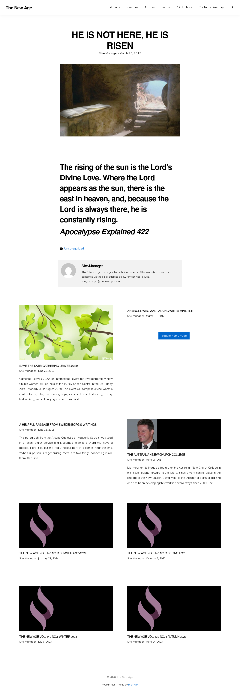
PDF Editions (184, 7)
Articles (149, 7)
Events (165, 7)
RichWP (133, 684)
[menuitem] (115, 7)
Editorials (115, 7)
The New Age (125, 677)
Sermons (132, 7)
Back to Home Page (174, 335)
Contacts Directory (211, 7)
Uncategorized (74, 248)
